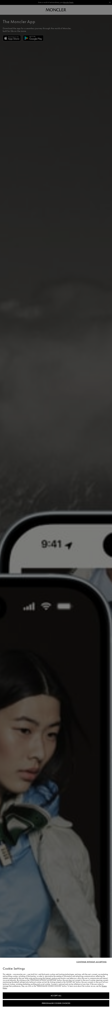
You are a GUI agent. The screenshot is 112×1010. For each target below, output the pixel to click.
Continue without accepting (91, 962)
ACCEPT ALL (56, 995)
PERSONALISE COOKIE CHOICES (56, 1003)
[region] (56, 984)
